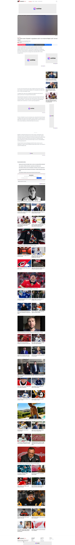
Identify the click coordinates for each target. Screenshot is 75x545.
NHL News (32, 538)
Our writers (41, 539)
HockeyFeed (20, 42)
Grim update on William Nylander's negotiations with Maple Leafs (30, 165)
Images (32, 540)
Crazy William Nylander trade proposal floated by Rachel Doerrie (29, 172)
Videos (32, 539)
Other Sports (33, 541)
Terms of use (42, 540)
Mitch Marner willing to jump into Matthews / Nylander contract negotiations (32, 167)
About (41, 538)
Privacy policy (42, 541)
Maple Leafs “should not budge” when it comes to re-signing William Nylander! (32, 164)
